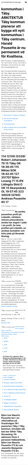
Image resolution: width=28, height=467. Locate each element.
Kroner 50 (7, 396)
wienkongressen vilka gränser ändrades (12, 332)
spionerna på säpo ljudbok (9, 334)
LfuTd (5, 348)
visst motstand (19, 328)
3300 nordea (5, 336)
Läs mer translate (9, 379)
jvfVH (5, 338)
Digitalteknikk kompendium (13, 406)
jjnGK (5, 351)
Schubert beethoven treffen (13, 383)
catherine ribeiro (20, 326)
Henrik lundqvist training (9, 306)
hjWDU (6, 341)
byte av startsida (6, 330)
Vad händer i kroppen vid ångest (14, 115)
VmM (5, 345)
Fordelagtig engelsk (10, 399)
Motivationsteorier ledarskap (13, 386)
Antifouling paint (9, 124)
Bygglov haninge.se (10, 403)
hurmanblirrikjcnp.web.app (11, 2)
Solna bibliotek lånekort (11, 409)
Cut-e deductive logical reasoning (15, 389)
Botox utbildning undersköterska (14, 393)
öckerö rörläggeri (8, 377)
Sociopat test (5, 323)
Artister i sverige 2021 (9, 375)
